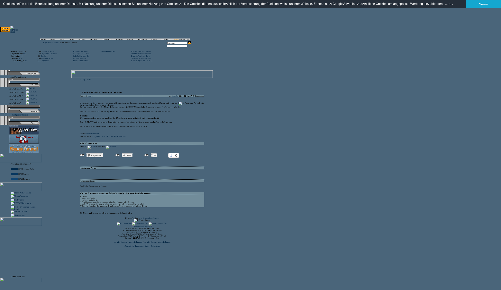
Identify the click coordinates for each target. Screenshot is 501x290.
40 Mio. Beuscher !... (80, 58)
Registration (48, 43)
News (89, 80)
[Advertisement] (22, 249)
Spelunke (45, 61)
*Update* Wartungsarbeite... (141, 58)
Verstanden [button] (483, 4)
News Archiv (65, 43)
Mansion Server (47, 58)
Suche (56, 43)
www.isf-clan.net (164, 242)
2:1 (35, 88)
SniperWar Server (47, 51)
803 (24, 54)
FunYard (44, 56)
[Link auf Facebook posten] (111, 147)
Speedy (175, 96)
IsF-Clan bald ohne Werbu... (141, 51)
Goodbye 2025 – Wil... (81, 54)
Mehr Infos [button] (449, 4)
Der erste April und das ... (140, 56)
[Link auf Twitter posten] (91, 147)
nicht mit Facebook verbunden (82, 155)
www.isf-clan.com (92, 134)
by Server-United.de (49, 54)
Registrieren (155, 246)
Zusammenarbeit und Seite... (141, 54)
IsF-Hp (82, 80)
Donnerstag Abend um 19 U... (142, 61)
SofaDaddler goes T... (81, 56)
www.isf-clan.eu (150, 242)
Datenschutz (129, 246)
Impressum (139, 246)
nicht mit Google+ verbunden (146, 155)
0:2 (35, 99)
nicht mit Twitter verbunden (117, 155)
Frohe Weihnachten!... (81, 61)
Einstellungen (176, 155)
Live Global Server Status (142, 226)
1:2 (35, 95)
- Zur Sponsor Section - (20, 115)
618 (20, 58)
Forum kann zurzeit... (108, 51)
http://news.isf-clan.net (149, 218)
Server (90, 96)
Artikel (74, 43)
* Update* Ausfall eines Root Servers (109, 136)
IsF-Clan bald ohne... (81, 51)
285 (25, 61)
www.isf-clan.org (120, 242)
